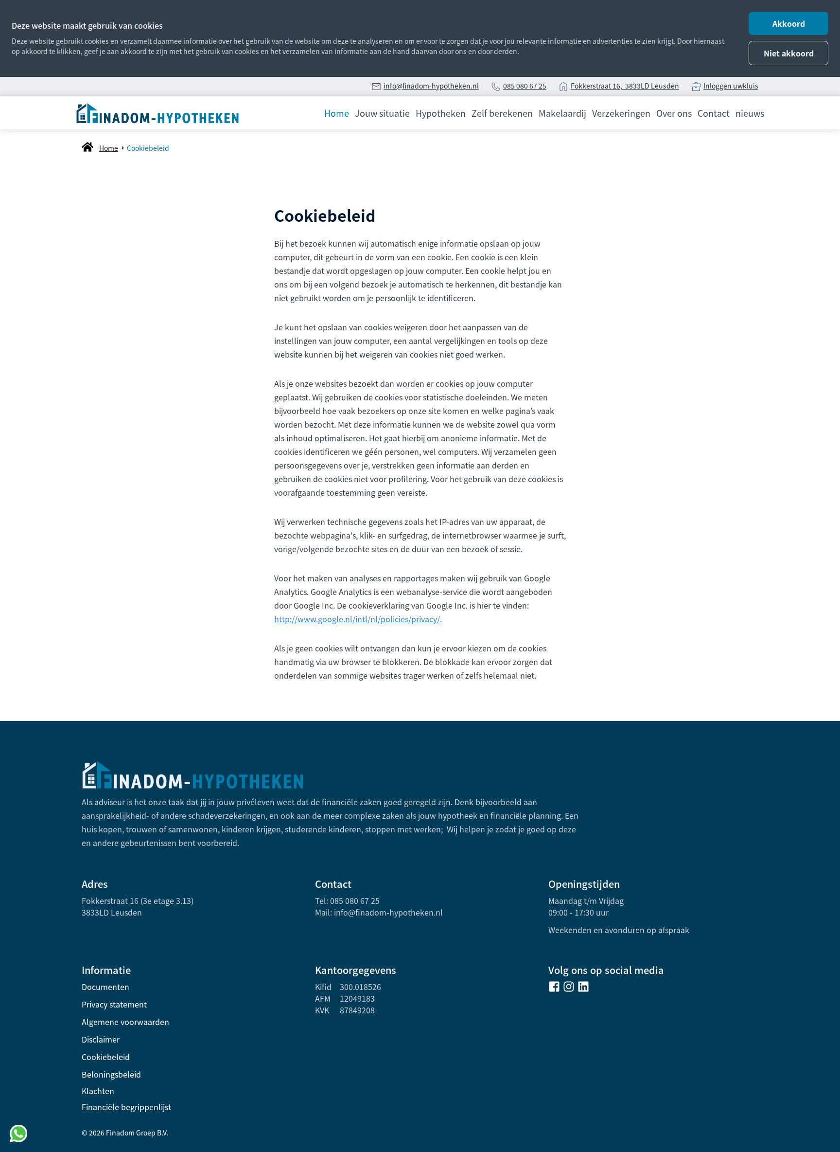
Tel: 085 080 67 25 (347, 900)
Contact (714, 113)
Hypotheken (441, 113)
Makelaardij (562, 113)
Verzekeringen (621, 113)
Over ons (674, 113)
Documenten (105, 986)
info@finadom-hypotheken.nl (431, 85)
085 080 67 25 (524, 85)
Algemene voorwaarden (125, 1021)
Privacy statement (114, 1004)
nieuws (749, 113)
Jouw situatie (382, 113)
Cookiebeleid (106, 1056)
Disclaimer (101, 1039)
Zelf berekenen (502, 113)
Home (336, 113)
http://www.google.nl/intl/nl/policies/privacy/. (358, 619)
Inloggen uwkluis (730, 85)
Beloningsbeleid (111, 1074)
